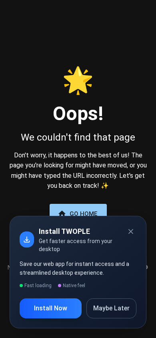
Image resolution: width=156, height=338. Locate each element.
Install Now (50, 308)
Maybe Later (111, 308)
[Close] (130, 231)
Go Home (83, 213)
